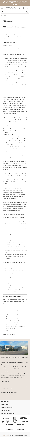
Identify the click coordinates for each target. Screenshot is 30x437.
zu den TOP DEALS (7, 1)
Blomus (20, 2)
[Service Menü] (20, 8)
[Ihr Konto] (24, 8)
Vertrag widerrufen (7, 407)
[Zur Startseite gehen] (11, 8)
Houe (7, 2)
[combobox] (13, 12)
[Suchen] (27, 12)
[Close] (28, 3)
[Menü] (2, 8)
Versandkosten (6, 435)
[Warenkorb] (28, 8)
